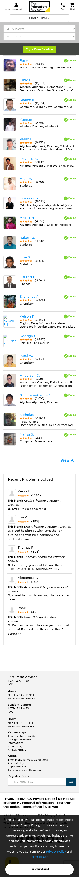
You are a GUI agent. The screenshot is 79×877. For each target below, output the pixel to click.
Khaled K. (27, 100)
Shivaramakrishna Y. (36, 395)
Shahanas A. (30, 296)
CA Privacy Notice (41, 798)
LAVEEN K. (29, 159)
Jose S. (25, 257)
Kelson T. (27, 316)
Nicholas (27, 415)
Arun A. (26, 178)
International (16, 742)
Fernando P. (29, 198)
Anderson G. (30, 375)
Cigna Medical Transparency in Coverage (25, 768)
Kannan (26, 119)
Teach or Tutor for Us (21, 736)
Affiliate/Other (17, 750)
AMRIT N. (27, 218)
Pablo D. (26, 139)
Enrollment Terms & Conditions (28, 759)
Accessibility (16, 763)
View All (68, 460)
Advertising (15, 746)
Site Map (51, 806)
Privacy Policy (56, 851)
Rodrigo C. (28, 336)
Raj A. (24, 60)
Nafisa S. (27, 434)
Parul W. (26, 355)
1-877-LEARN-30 (18, 680)
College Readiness (19, 739)
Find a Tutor (38, 18)
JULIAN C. (28, 277)
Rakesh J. (27, 237)
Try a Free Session (39, 49)
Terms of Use (39, 856)
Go (71, 782)
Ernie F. (26, 80)
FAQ (10, 684)
